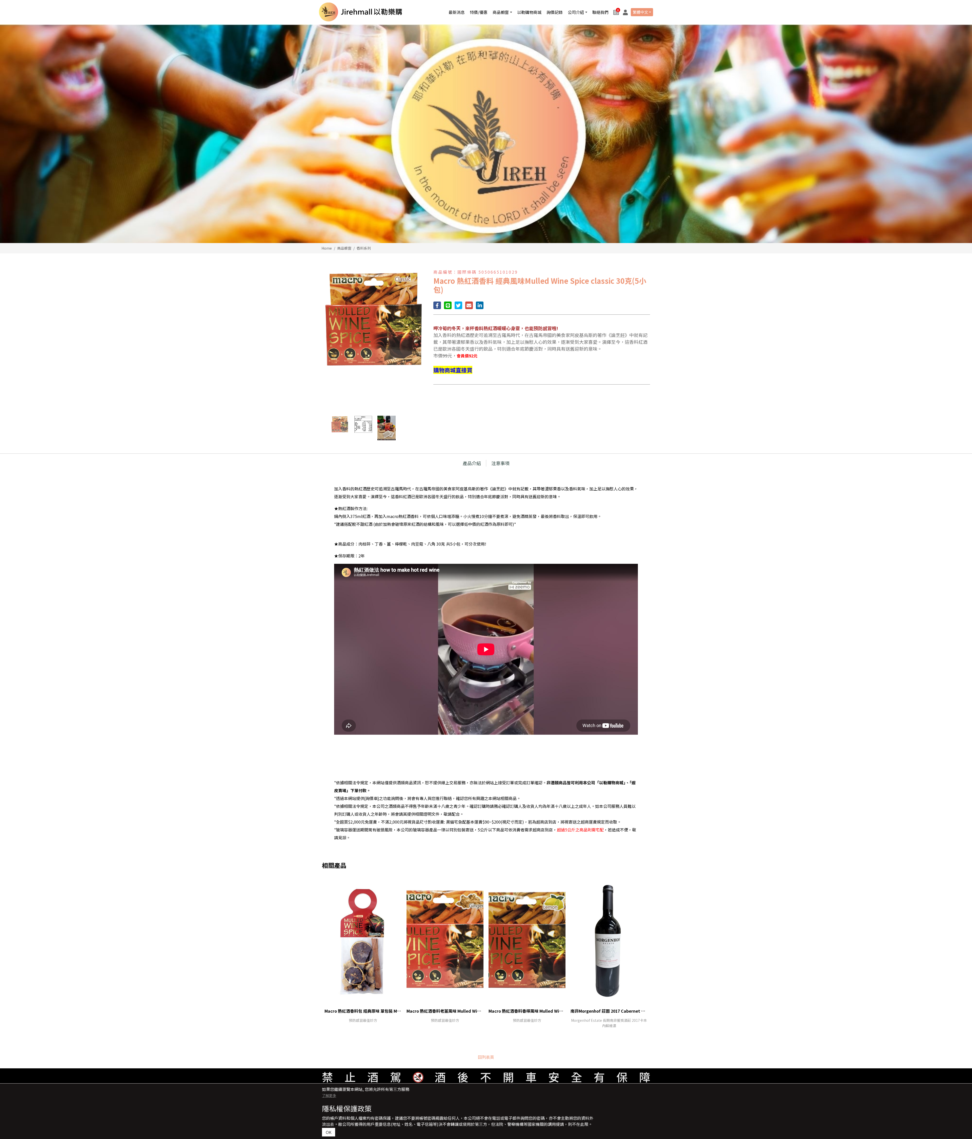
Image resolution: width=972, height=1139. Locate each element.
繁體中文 (640, 12)
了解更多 (329, 1095)
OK (328, 1132)
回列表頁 (486, 1057)
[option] (486, 133)
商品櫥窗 (344, 248)
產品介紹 (472, 463)
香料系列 (364, 248)
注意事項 (500, 463)
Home (326, 248)
